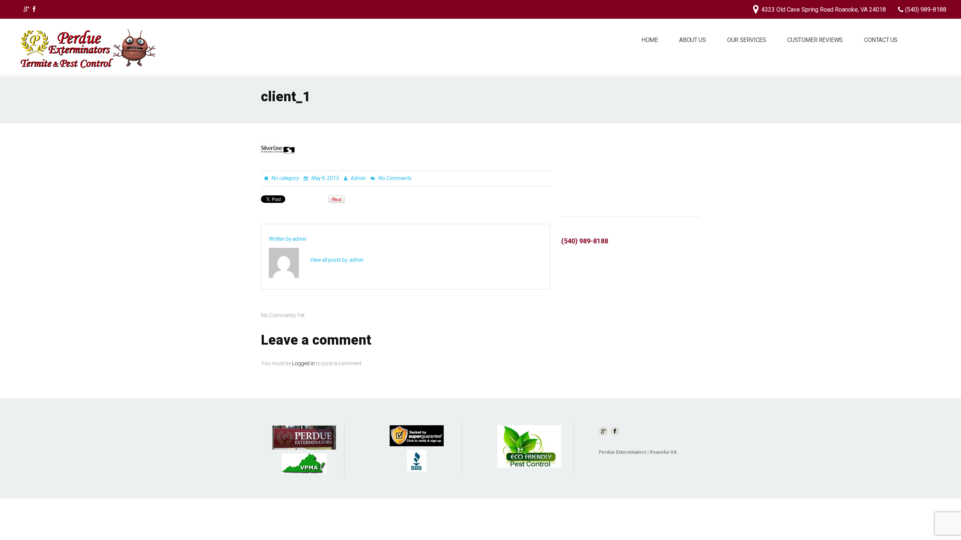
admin (358, 178)
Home (650, 40)
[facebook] (34, 10)
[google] (26, 10)
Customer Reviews (815, 40)
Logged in (303, 363)
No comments (394, 178)
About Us (692, 40)
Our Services (746, 40)
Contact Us (881, 40)
